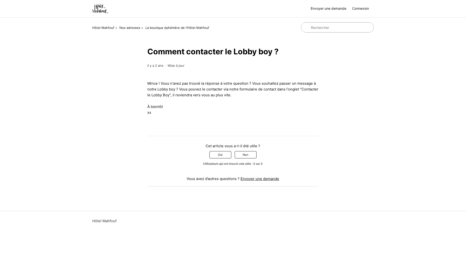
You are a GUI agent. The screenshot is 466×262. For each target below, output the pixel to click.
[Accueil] (100, 8)
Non (245, 154)
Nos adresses (129, 28)
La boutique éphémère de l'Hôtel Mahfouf (177, 28)
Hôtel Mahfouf (103, 28)
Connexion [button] (360, 8)
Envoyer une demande (328, 8)
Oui (220, 154)
